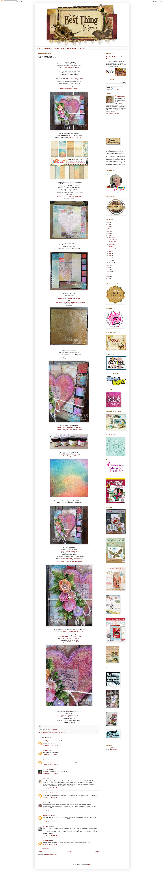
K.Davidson (114, 748)
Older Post (97, 851)
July (110, 251)
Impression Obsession (72, 730)
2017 (108, 231)
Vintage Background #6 (69, 456)
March (110, 260)
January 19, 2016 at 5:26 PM (50, 821)
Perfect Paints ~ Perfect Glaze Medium (69, 298)
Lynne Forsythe (121, 96)
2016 (108, 233)
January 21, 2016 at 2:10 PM (50, 844)
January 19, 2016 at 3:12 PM (50, 810)
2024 (108, 222)
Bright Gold (65, 429)
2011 (108, 271)
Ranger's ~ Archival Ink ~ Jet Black (70, 638)
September (112, 249)
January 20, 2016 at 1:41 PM (50, 835)
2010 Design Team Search (71, 67)
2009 (108, 276)
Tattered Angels (44, 732)
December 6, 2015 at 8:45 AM (50, 773)
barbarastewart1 (47, 815)
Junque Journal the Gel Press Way (65, 48)
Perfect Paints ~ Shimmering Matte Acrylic (69, 427)
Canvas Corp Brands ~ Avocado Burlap (71, 558)
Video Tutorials (47, 48)
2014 (108, 265)
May (110, 255)
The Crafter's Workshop (54, 732)
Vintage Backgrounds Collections (69, 88)
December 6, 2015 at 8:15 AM (50, 764)
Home (38, 48)
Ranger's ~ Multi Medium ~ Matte (70, 642)
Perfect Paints (81, 730)
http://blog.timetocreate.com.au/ (51, 741)
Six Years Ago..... (113, 241)
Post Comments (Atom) (51, 854)
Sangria (59, 429)
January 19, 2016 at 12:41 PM (50, 788)
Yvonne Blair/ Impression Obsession (73, 631)
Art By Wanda (46, 769)
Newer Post (42, 851)
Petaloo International (89, 730)
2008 (108, 278)
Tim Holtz (62, 732)
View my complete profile (112, 113)
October (111, 246)
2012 (108, 269)
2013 (108, 267)
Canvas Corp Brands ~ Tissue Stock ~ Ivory (69, 636)
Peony (70, 429)
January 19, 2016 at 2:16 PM (50, 797)
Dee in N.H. (46, 750)
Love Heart (82, 48)
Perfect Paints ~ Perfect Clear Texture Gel (69, 196)
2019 (108, 226)
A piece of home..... (113, 239)
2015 (108, 235)
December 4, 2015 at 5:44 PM (50, 745)
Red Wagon (78, 429)
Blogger (89, 864)
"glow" (44, 778)
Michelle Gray (46, 840)
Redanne (45, 802)
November (111, 244)
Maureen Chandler (48, 760)
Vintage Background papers (74, 137)
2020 (108, 224)
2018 (108, 229)
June (110, 253)
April (110, 258)
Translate (118, 89)
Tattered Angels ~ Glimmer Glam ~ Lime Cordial (69, 561)
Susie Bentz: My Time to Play (50, 793)
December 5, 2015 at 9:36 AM (50, 754)
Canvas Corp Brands (47, 730)
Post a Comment (45, 848)
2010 (108, 274)
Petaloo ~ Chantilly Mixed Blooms (69, 551)
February (111, 262)
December (111, 237)
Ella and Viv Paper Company (75, 78)
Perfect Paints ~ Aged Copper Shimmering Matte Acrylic (69, 302)
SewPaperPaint (47, 826)
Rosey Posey (114, 749)
